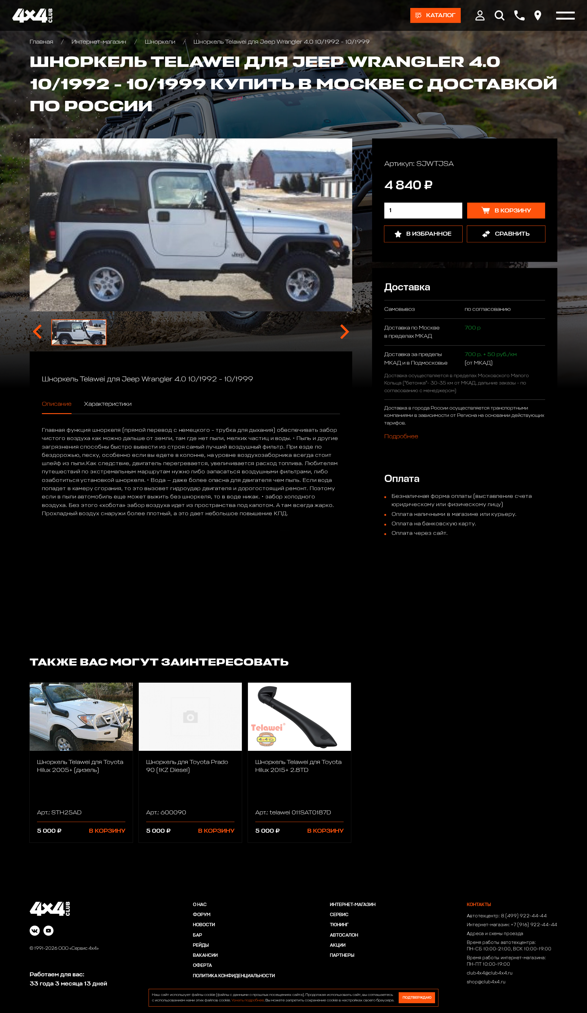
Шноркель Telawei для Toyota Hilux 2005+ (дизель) (80, 766)
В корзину (107, 831)
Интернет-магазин (99, 42)
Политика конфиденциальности (234, 976)
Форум (201, 915)
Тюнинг (339, 925)
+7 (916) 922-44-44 (534, 925)
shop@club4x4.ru (486, 982)
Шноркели (160, 42)
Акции (337, 945)
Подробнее (401, 436)
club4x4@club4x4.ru (490, 973)
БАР (197, 935)
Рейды (201, 945)
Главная (42, 42)
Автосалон (344, 935)
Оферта (202, 965)
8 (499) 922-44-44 (524, 916)
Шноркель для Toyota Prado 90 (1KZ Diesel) (187, 766)
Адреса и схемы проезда (495, 934)
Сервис (339, 915)
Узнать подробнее (247, 1000)
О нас (200, 905)
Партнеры (342, 955)
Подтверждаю (417, 997)
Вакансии (205, 955)
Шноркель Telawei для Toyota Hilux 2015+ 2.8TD (298, 766)
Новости (204, 925)
